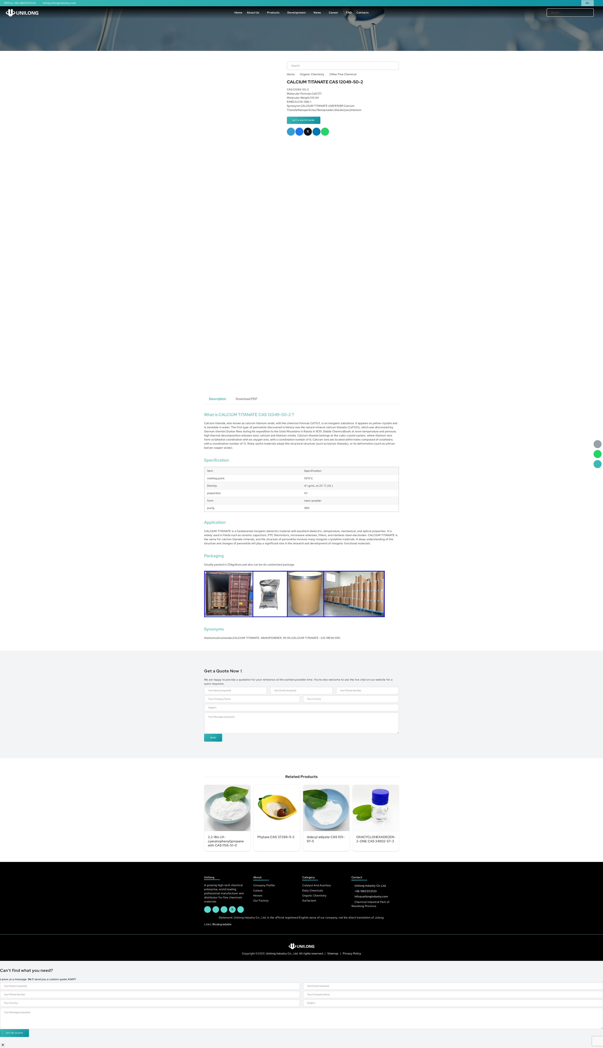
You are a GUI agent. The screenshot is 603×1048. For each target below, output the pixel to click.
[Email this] (291, 132)
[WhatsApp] (598, 454)
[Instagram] (240, 909)
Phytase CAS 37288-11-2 (276, 837)
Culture (258, 890)
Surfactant (309, 900)
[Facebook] (207, 909)
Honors (258, 895)
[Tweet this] (308, 132)
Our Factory (261, 900)
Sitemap (333, 953)
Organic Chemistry (312, 74)
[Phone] (598, 464)
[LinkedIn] (215, 909)
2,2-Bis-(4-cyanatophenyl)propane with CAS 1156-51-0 (226, 841)
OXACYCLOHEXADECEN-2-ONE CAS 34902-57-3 (376, 839)
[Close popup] (3, 1045)
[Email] (598, 444)
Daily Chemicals (312, 890)
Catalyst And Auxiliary (316, 885)
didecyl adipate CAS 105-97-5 (326, 839)
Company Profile (264, 885)
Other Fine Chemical (343, 74)
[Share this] (299, 132)
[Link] (22, 12)
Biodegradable (222, 924)
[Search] (586, 12)
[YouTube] (224, 909)
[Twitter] (232, 909)
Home (291, 74)
